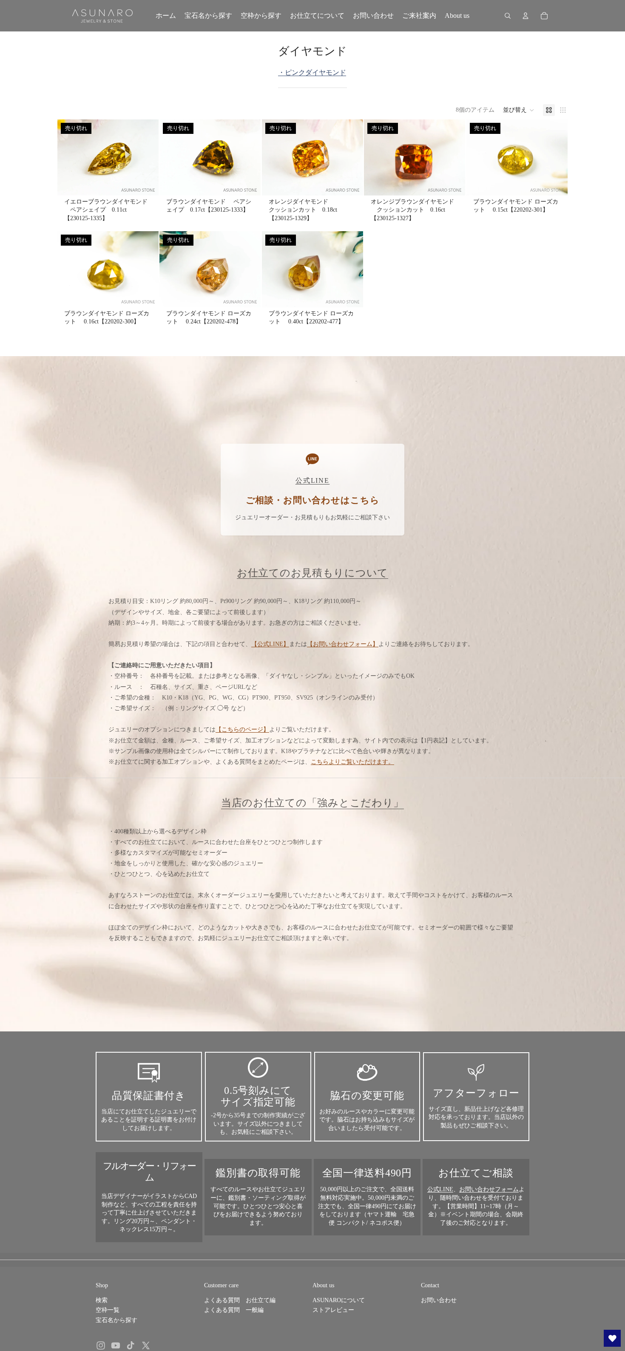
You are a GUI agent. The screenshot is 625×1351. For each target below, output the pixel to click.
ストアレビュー (333, 1310)
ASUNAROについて (338, 1300)
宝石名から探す (116, 1320)
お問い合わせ (439, 1300)
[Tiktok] (130, 1345)
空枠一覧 (107, 1310)
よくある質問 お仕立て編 (240, 1300)
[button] (518, 110)
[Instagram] (101, 1345)
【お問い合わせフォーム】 (342, 644)
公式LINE (440, 1189)
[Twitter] (146, 1345)
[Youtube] (116, 1345)
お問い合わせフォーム (489, 1189)
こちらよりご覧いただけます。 (352, 762)
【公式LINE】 (270, 644)
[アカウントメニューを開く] (525, 15)
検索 (102, 1300)
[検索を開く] (507, 15)
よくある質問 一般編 (234, 1310)
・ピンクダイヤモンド (312, 72)
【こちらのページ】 (242, 729)
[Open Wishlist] (612, 1338)
